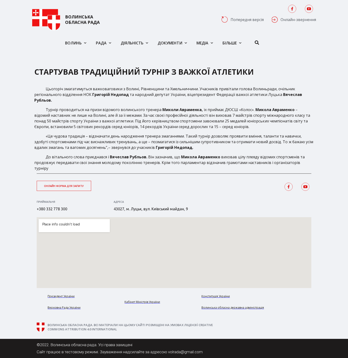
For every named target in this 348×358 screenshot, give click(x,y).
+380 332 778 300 (52, 209)
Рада (101, 43)
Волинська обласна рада (82, 19)
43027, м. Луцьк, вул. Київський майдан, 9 (151, 209)
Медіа (202, 43)
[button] (64, 186)
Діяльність (132, 43)
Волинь (73, 43)
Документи (170, 43)
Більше (230, 43)
